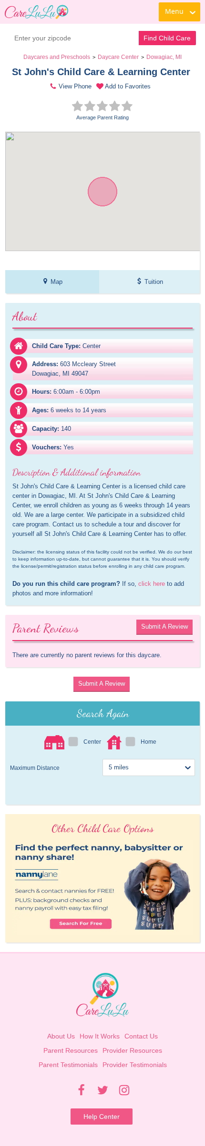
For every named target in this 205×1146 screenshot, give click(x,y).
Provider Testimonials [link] (134, 1064)
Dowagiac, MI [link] (164, 57)
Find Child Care (167, 38)
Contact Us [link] (141, 1036)
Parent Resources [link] (70, 1050)
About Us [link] (61, 1036)
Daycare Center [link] (118, 57)
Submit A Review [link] (164, 626)
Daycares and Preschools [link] (56, 57)
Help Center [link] (101, 1116)
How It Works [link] (100, 1036)
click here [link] (151, 583)
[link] (36, 12)
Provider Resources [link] (132, 1050)
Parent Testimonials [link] (68, 1064)
